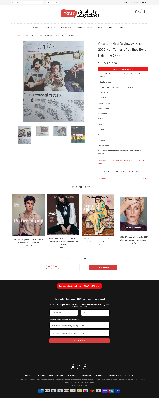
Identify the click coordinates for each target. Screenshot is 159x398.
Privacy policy (100, 375)
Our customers (39, 375)
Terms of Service (114, 375)
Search (27, 375)
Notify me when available (123, 69)
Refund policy (129, 375)
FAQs (111, 27)
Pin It (124, 171)
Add (132, 171)
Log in (126, 2)
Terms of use (86, 375)
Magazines (64, 27)
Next (144, 179)
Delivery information (56, 375)
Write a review (102, 267)
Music (99, 27)
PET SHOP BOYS (138, 160)
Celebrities (48, 27)
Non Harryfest (120, 160)
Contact (122, 27)
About (36, 27)
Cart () (135, 2)
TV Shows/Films (83, 27)
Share (116, 171)
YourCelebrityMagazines (28, 380)
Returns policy (72, 375)
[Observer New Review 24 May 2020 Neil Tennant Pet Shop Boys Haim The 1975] (53, 81)
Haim (113, 160)
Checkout (143, 2)
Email (140, 171)
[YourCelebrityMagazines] (79, 14)
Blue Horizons (83, 385)
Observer (128, 160)
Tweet (108, 171)
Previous (103, 179)
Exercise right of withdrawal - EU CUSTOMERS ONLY (79, 286)
